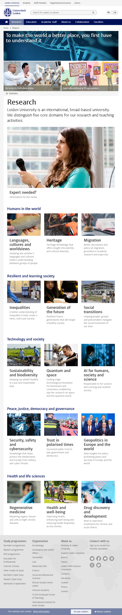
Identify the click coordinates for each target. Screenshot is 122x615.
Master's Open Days (13, 579)
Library (77, 3)
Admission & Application (15, 583)
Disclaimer (65, 578)
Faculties (98, 22)
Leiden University (12, 3)
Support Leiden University (73, 553)
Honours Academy (40, 590)
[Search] (93, 12)
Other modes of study (14, 570)
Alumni (64, 557)
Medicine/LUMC (39, 566)
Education (31, 22)
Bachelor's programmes (14, 545)
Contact (64, 591)
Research (16, 22)
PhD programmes (12, 554)
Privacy (64, 587)
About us (66, 22)
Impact (64, 561)
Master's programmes (14, 549)
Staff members (40, 3)
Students (26, 3)
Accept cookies (81, 611)
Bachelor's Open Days (14, 575)
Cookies (64, 582)
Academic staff (49, 22)
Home (6, 28)
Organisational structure (60, 3)
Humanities (37, 557)
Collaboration (82, 22)
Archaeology (38, 545)
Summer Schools (11, 566)
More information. (41, 611)
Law (34, 561)
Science (35, 570)
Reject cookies (104, 611)
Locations (65, 573)
